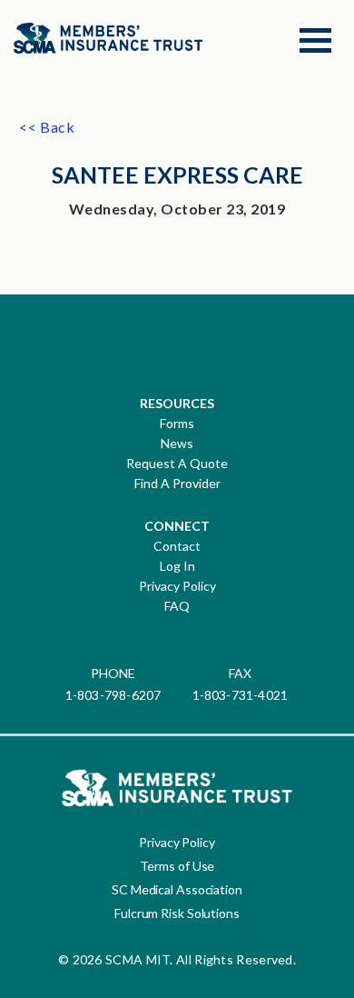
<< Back (47, 126)
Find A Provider (177, 483)
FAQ (177, 606)
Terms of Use (177, 866)
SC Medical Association (177, 889)
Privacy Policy (177, 586)
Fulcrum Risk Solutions (177, 913)
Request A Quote (177, 463)
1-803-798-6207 (113, 695)
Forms (177, 423)
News (177, 443)
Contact (177, 546)
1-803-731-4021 (240, 695)
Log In (177, 566)
